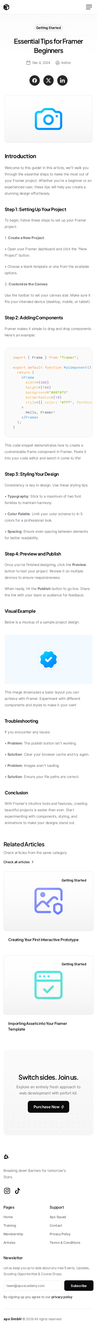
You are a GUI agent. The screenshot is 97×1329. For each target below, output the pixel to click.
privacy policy (62, 1297)
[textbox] (48, 392)
